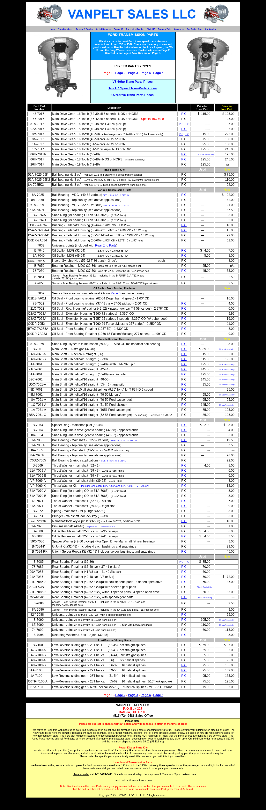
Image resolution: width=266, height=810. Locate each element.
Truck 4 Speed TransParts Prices (132, 88)
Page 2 (120, 73)
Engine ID (118, 29)
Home (52, 29)
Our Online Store (195, 29)
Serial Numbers (103, 29)
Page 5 (158, 73)
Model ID (151, 29)
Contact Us (179, 29)
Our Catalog (210, 29)
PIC (184, 113)
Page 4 (146, 73)
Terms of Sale (164, 29)
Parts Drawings (65, 29)
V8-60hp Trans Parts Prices (133, 81)
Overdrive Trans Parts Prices (132, 95)
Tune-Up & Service (84, 29)
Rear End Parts (105, 245)
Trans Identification (135, 29)
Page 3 (133, 73)
